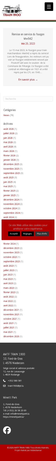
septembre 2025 (11, 173)
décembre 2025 (11, 164)
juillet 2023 (8, 270)
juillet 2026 (8, 133)
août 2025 (8, 177)
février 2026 (9, 155)
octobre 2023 (10, 256)
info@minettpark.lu (19, 413)
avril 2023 (8, 283)
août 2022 (8, 296)
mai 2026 (8, 142)
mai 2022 (8, 301)
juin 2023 (8, 274)
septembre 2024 (11, 212)
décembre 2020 (11, 336)
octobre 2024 (10, 208)
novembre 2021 (11, 314)
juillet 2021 (8, 327)
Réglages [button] (27, 233)
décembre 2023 (11, 248)
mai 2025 (8, 186)
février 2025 (9, 190)
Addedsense (36, 450)
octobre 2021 (10, 318)
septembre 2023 (11, 261)
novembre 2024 (11, 203)
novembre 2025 (11, 168)
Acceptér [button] (14, 233)
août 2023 (8, 265)
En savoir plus (28, 79)
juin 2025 (8, 181)
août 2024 (8, 217)
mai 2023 (8, 278)
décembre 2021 (11, 309)
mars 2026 (8, 151)
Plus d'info (42, 233)
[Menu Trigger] (49, 6)
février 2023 (9, 292)
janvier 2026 (9, 159)
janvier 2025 (9, 195)
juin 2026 (8, 137)
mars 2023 (8, 287)
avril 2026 (8, 146)
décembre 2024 (11, 199)
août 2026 (8, 128)
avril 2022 (8, 305)
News (6, 115)
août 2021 (8, 323)
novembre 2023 (11, 252)
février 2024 (9, 243)
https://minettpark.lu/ (13, 416)
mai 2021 (8, 331)
